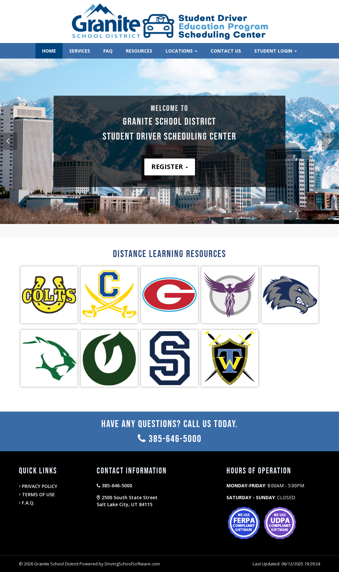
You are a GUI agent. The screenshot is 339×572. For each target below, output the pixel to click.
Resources (139, 51)
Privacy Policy (39, 486)
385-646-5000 (174, 438)
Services (79, 51)
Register (168, 166)
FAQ (108, 51)
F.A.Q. (28, 503)
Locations (180, 51)
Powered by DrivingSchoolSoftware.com (119, 564)
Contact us (226, 51)
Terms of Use (38, 494)
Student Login (274, 51)
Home (49, 51)
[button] (330, 141)
